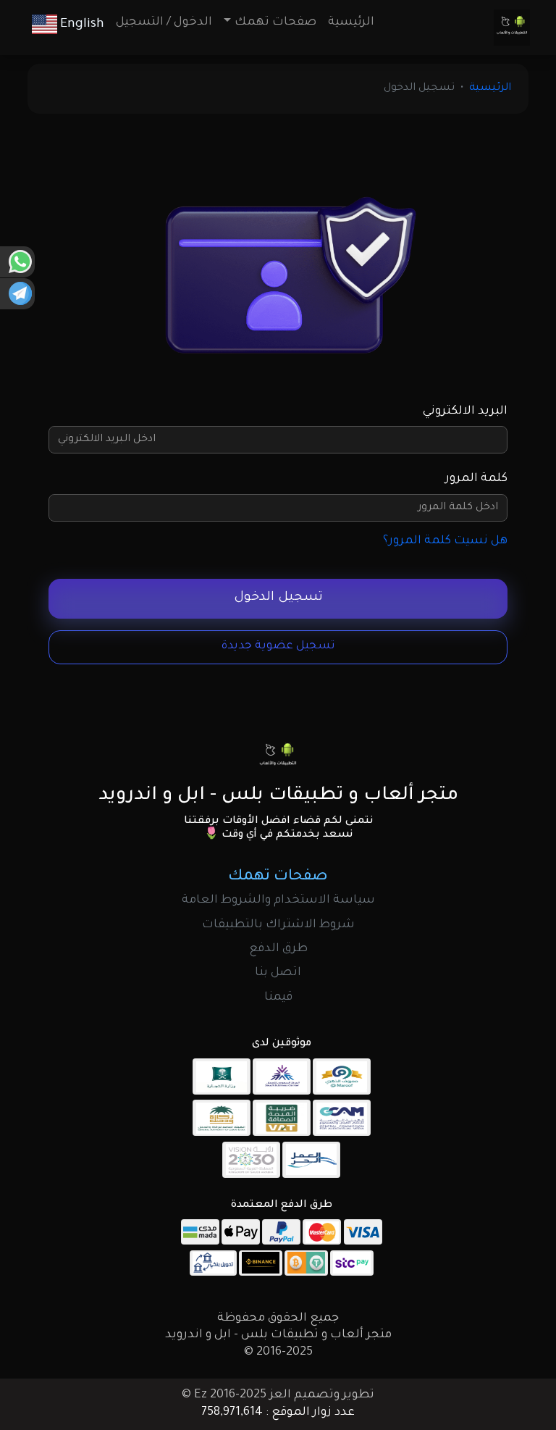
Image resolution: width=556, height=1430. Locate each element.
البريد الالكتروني (465, 411)
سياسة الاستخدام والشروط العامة (278, 900)
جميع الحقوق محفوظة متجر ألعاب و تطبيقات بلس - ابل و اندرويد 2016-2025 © (278, 1335)
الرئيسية (351, 22)
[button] (68, 24)
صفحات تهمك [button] (275, 22)
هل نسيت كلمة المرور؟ (445, 541)
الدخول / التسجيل (164, 22)
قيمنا (278, 997)
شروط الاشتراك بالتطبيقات (278, 925)
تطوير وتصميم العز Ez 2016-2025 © (278, 1395)
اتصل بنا (278, 972)
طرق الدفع (278, 949)
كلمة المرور (476, 478)
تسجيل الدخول (278, 598)
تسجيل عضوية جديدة (278, 646)
